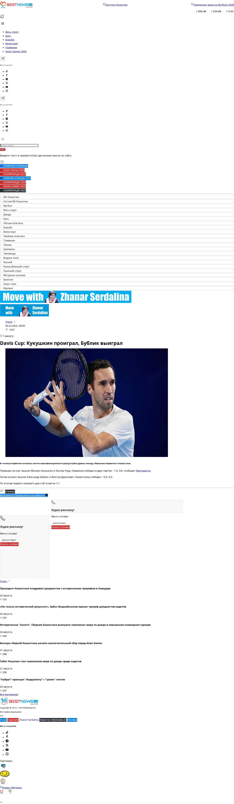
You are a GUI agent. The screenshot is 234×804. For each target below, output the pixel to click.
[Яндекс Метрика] (11, 787)
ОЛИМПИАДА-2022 (15, 190)
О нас (3, 719)
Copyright (13, 719)
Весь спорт (10, 210)
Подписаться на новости (22, 495)
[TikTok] (6, 71)
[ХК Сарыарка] (4, 776)
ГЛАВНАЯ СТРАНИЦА (16, 165)
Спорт (9, 321)
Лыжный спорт (12, 270)
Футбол (7, 205)
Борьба (7, 227)
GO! (2, 149)
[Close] (2, 161)
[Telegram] (6, 79)
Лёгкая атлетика (13, 223)
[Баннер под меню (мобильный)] (24, 315)
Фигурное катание (14, 275)
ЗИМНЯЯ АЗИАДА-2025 (17, 178)
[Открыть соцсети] (3, 58)
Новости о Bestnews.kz (52, 719)
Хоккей (7, 262)
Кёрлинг (8, 288)
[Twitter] (6, 83)
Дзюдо (7, 214)
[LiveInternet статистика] (6, 798)
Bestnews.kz (143, 470)
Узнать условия (60, 527)
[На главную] (2, 17)
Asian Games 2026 (14, 170)
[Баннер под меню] (65, 302)
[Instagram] (6, 91)
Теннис (7, 244)
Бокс (6, 218)
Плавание (9, 240)
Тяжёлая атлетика (14, 236)
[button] (2, 23)
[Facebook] (6, 75)
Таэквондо (9, 253)
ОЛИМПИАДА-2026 (15, 174)
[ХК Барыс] (3, 768)
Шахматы (9, 249)
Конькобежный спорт (16, 266)
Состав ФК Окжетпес (15, 201)
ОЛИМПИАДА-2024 (15, 182)
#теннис (10, 491)
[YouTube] (6, 87)
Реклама (72, 719)
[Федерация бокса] (3, 783)
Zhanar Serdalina (29, 719)
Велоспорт (9, 231)
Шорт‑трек (9, 283)
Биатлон (8, 279)
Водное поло (11, 257)
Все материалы (9, 694)
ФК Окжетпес (11, 197)
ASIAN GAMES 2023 (15, 186)
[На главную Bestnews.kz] (19, 703)
